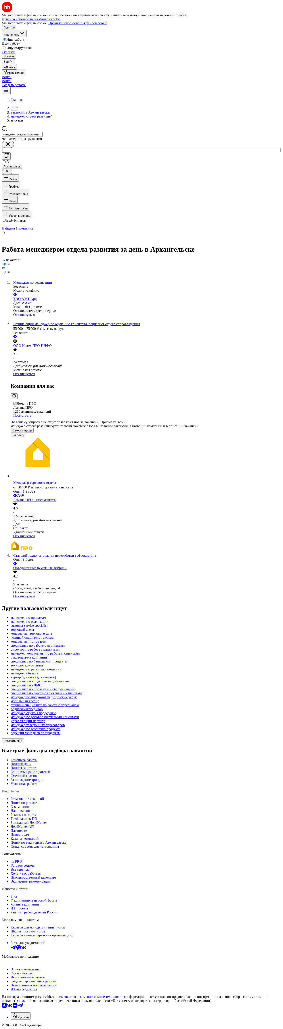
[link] (9, 67)
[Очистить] (8, 144)
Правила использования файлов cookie (77, 23)
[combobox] (22, 134)
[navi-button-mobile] (6, 90)
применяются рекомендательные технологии (89, 997)
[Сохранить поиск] (6, 156)
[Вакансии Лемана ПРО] (146, 546)
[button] (6, 77)
